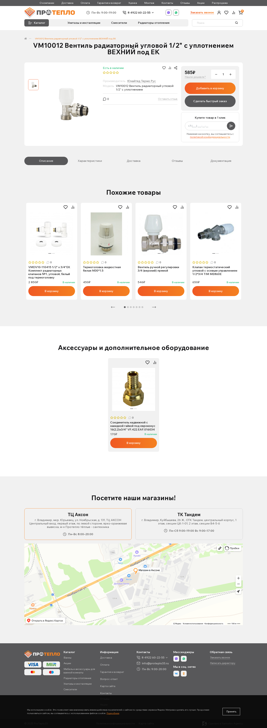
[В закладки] (65, 207)
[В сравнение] (73, 207)
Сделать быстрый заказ (210, 101)
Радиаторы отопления (153, 22)
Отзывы (185, 3)
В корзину (51, 291)
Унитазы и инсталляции (84, 22)
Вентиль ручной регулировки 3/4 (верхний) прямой (158, 268)
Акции (201, 3)
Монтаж (149, 3)
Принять (231, 711)
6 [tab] (139, 307)
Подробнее (113, 713)
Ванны (67, 657)
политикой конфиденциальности (210, 137)
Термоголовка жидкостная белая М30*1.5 (102, 268)
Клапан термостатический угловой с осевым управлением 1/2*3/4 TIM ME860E (214, 270)
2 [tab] (53, 253)
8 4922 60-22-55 (139, 12)
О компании (47, 3)
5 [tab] (136, 307)
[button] (219, 12)
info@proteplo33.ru (155, 663)
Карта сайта (107, 686)
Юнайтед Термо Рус (141, 81)
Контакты (167, 3)
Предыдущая (113, 307)
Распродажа (220, 3)
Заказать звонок (202, 12)
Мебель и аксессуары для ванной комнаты (79, 670)
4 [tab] (133, 307)
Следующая (154, 307)
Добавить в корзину (210, 88)
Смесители (119, 22)
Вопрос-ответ (109, 679)
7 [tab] (142, 307)
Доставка (67, 3)
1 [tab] (49, 253)
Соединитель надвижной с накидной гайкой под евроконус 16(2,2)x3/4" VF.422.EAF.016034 (132, 426)
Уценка (132, 3)
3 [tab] (131, 307)
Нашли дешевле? (195, 77)
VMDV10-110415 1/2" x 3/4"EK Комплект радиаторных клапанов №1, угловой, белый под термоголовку (49, 272)
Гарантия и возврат (109, 3)
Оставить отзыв (167, 99)
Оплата (85, 3)
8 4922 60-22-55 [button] (153, 657)
